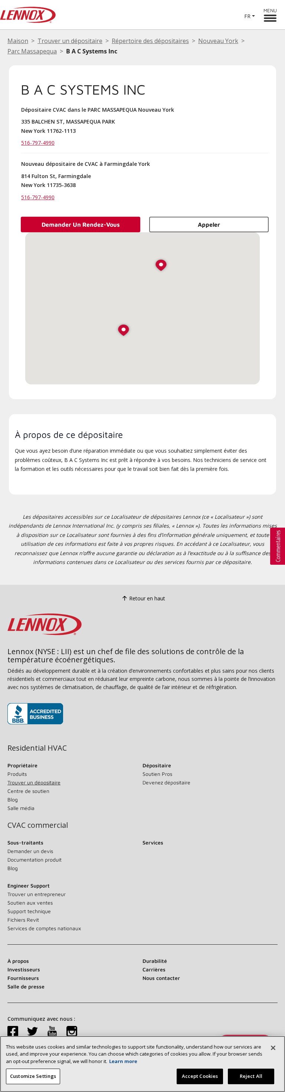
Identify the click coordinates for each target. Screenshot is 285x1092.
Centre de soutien (28, 791)
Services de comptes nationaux (44, 928)
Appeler (209, 224)
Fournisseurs (23, 978)
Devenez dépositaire (166, 782)
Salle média (21, 808)
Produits (17, 774)
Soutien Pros (157, 774)
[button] (123, 331)
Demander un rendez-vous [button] (81, 224)
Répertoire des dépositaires (150, 41)
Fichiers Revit (23, 919)
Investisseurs (23, 969)
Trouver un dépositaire (69, 41)
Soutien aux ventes (30, 902)
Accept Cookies (200, 1076)
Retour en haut (147, 598)
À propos (18, 961)
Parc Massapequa (32, 51)
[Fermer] (273, 1048)
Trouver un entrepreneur (36, 894)
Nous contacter (161, 978)
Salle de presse (26, 986)
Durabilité (154, 961)
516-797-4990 (38, 142)
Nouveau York (218, 41)
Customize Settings (33, 1076)
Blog (12, 799)
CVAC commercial (37, 825)
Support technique (29, 911)
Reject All (251, 1076)
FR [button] (247, 16)
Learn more (123, 1061)
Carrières (154, 969)
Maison (17, 41)
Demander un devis (30, 851)
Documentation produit (34, 859)
